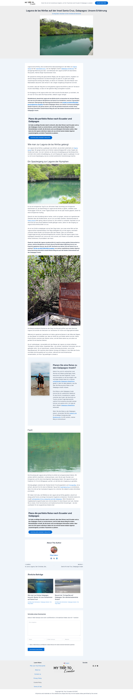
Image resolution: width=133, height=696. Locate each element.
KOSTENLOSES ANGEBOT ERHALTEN (40, 137)
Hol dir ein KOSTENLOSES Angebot (44, 248)
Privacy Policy (38, 678)
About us (37, 670)
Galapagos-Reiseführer (68, 405)
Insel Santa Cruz (41, 68)
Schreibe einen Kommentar (75, 13)
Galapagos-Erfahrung (67, 68)
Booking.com (57, 417)
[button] (101, 3)
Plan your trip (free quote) (37, 665)
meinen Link (73, 413)
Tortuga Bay (72, 485)
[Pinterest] (97, 665)
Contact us (37, 674)
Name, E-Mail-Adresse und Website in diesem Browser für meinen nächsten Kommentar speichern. (52, 644)
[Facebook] (51, 558)
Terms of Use (38, 686)
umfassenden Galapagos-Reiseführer (64, 381)
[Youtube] (93, 665)
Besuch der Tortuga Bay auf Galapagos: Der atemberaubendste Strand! (66, 597)
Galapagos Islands (45, 602)
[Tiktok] (95, 665)
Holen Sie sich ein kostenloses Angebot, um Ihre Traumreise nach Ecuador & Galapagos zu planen (66, 3)
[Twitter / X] (54, 558)
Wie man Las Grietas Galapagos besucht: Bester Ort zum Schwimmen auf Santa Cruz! (40, 597)
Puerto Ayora (31, 220)
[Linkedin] (56, 558)
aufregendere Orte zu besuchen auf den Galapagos (47, 499)
